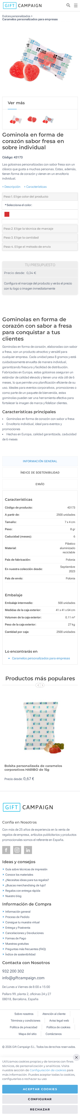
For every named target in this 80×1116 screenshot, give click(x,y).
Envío (40, 484)
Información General (40, 461)
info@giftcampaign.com (23, 977)
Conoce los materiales (19, 874)
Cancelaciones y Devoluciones (24, 933)
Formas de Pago (15, 938)
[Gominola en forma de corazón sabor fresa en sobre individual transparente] (40, 58)
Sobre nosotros (23, 1014)
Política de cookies (58, 1027)
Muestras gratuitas (17, 943)
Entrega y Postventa (17, 927)
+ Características (35, 186)
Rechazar (40, 1109)
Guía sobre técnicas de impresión (26, 869)
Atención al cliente (54, 1014)
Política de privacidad (23, 1027)
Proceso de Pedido (17, 917)
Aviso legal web (59, 1020)
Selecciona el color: (18, 205)
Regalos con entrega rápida (22, 890)
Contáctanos (54, 1034)
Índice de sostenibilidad (40, 472)
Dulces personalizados (16, 16)
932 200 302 (13, 971)
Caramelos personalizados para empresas (30, 19)
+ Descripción (11, 186)
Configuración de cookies (48, 1070)
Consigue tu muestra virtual (22, 922)
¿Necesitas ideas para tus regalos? (27, 879)
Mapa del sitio (27, 1034)
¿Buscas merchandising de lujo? (25, 885)
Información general (17, 911)
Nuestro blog (13, 895)
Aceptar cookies (40, 1089)
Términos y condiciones (25, 1020)
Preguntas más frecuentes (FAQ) (25, 949)
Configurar (40, 1099)
